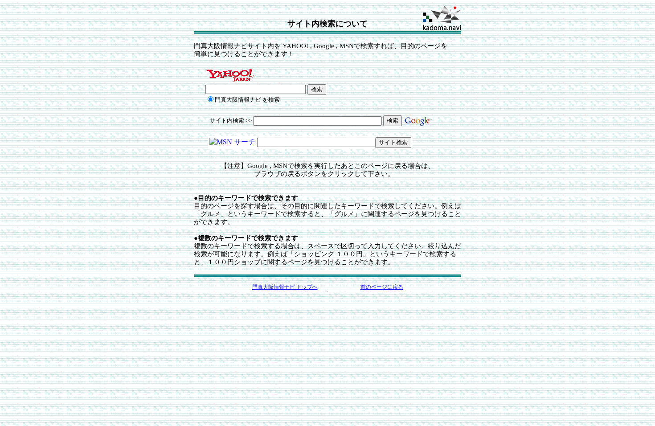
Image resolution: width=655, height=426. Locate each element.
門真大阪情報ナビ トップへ (285, 287)
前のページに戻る (381, 287)
